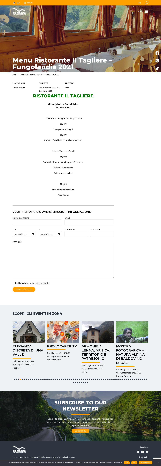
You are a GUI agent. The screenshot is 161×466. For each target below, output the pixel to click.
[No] (158, 463)
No (134, 462)
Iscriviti (30, 3)
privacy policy (43, 283)
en (139, 3)
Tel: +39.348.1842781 (21, 457)
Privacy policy (142, 457)
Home (15, 75)
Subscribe (80, 431)
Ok (127, 462)
